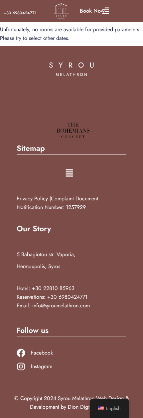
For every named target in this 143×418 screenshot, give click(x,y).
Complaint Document (74, 198)
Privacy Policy (33, 198)
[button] (105, 11)
